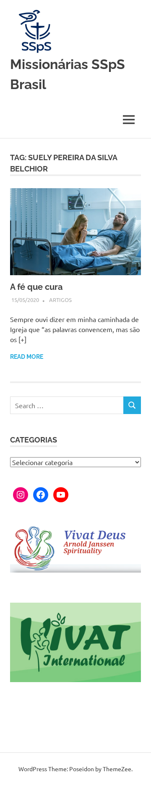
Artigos (60, 299)
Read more (26, 356)
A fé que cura (36, 287)
